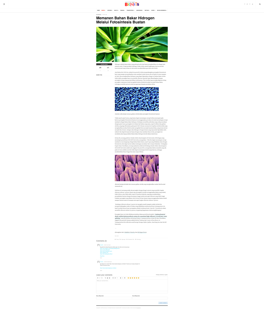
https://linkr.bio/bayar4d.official (106, 253)
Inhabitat (127, 232)
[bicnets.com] (132, 4)
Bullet (117, 278)
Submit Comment (163, 302)
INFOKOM (109, 10)
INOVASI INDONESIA (161, 10)
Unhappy (136, 278)
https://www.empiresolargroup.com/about (108, 268)
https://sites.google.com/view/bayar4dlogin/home (110, 248)
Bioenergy (138, 239)
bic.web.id (139, 307)
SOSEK (153, 10)
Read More (102, 256)
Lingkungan (123, 239)
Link (105, 278)
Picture (107, 278)
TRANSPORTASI (130, 10)
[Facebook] (244, 4)
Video (109, 278)
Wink (138, 278)
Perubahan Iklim (131, 239)
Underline (102, 278)
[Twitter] (247, 4)
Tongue (134, 278)
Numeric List (115, 278)
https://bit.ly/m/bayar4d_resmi (106, 251)
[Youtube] (252, 4)
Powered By (166, 308)
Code (122, 278)
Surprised (132, 278)
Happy (130, 278)
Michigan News (142, 232)
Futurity (132, 232)
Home (98, 10)
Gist (125, 278)
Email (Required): (136, 295)
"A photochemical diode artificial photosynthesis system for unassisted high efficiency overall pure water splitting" (141, 216)
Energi (117, 239)
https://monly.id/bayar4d (105, 249)
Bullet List (113, 278)
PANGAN (122, 10)
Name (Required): (100, 295)
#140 (101, 270)
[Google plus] (249, 4)
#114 (101, 257)
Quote (120, 278)
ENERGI (103, 10)
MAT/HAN (147, 10)
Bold (98, 278)
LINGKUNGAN (139, 10)
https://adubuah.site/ (104, 252)
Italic (100, 278)
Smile (128, 278)
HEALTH (116, 10)
